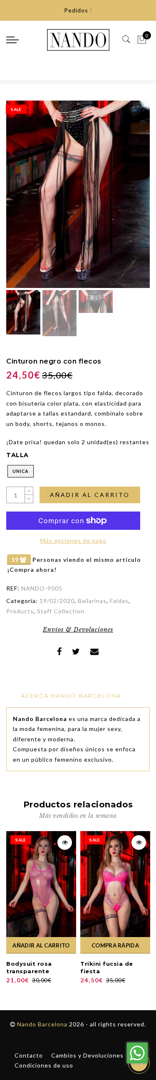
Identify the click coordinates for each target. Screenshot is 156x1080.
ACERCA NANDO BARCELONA (71, 695)
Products (20, 611)
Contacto (29, 1055)
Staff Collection (60, 611)
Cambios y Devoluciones (87, 1055)
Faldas (119, 600)
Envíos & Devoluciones (78, 629)
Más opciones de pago (73, 540)
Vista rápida (64, 842)
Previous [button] (21, 199)
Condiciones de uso (44, 1065)
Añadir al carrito (90, 494)
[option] (78, 194)
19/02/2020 (57, 600)
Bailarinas (92, 600)
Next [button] (124, 199)
